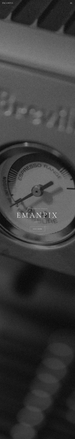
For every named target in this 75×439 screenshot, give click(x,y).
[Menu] (71, 3)
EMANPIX (7, 3)
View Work (37, 229)
